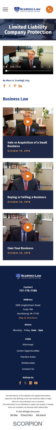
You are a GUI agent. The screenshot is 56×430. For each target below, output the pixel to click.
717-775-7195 (28, 290)
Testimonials (28, 363)
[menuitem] (14, 415)
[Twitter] (25, 383)
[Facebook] (20, 383)
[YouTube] (35, 383)
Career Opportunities (28, 350)
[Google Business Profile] (30, 383)
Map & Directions (28, 317)
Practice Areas (28, 356)
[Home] (27, 9)
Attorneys (28, 344)
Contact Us (28, 369)
